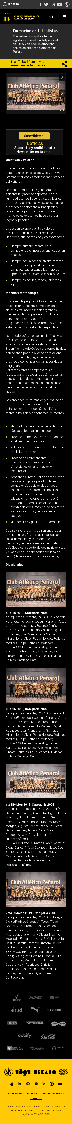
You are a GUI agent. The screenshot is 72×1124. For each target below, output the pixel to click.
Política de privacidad (22, 1093)
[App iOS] (12, 1084)
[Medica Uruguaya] (15, 1048)
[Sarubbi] (54, 1010)
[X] (44, 1084)
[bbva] (54, 998)
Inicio (12, 62)
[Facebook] (36, 1084)
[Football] (57, 1048)
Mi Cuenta (13, 4)
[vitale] (58, 1023)
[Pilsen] (12, 1023)
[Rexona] (17, 998)
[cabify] (24, 1036)
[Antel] (16, 1010)
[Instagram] (52, 1084)
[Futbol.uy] (37, 1048)
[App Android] (20, 1084)
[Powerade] (35, 1023)
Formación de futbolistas (27, 65)
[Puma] (35, 1010)
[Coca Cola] (48, 1036)
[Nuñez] (35, 998)
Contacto (36, 1098)
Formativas (36, 62)
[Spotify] (28, 1084)
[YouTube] (60, 1084)
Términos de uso (53, 1093)
